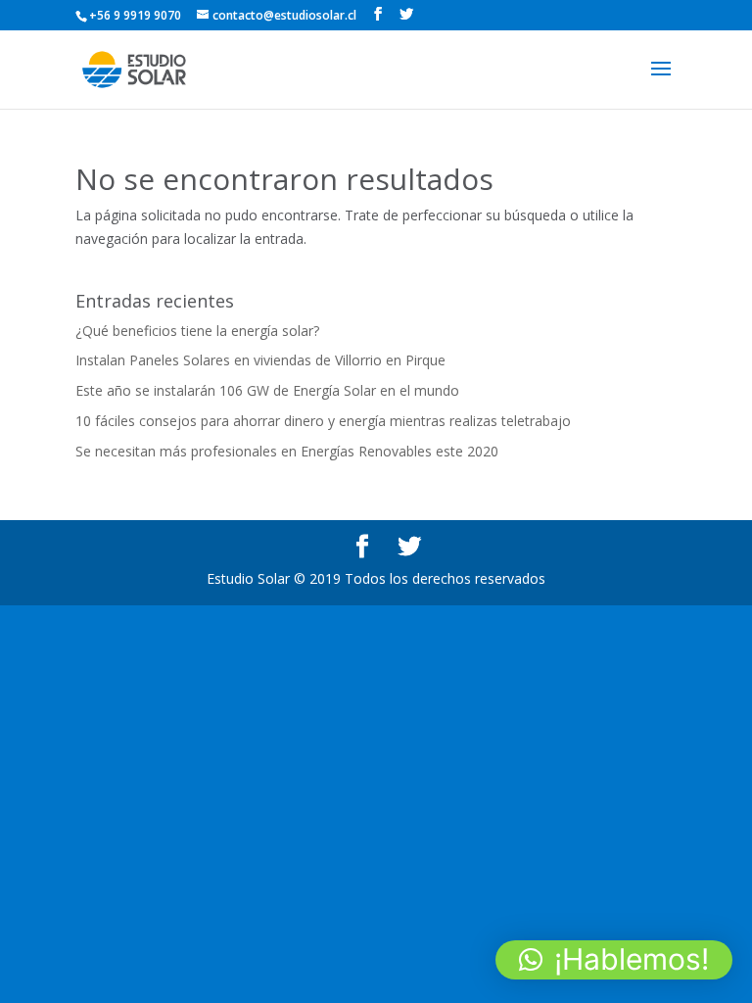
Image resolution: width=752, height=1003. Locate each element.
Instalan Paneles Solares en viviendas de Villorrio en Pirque (260, 360)
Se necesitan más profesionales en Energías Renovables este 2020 (286, 451)
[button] (613, 959)
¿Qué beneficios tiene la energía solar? (197, 330)
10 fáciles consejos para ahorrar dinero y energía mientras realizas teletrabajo (323, 420)
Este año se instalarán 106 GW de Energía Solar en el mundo (267, 390)
